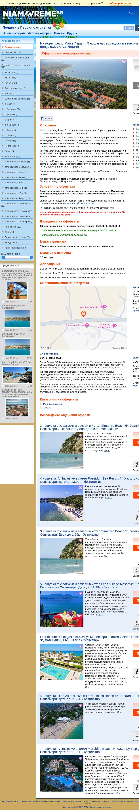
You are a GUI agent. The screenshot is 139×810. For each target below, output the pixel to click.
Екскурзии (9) (9, 242)
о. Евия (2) (8, 103)
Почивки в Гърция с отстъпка (27, 27)
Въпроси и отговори (100, 801)
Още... (107, 450)
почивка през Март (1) (14, 172)
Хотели (59, 33)
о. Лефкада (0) (10, 124)
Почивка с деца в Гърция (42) (15, 66)
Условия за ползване (71, 801)
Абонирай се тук (120, 3)
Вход (132, 13)
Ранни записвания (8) (14, 247)
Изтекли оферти (39, 33)
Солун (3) (7, 151)
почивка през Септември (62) (15, 204)
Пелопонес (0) (10, 145)
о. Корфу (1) (9, 114)
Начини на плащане (51, 801)
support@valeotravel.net (82, 203)
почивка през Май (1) (13, 182)
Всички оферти (14, 33)
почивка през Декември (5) (16, 221)
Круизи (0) (8, 231)
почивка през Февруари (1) (16, 166)
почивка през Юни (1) (14, 187)
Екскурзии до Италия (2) (15, 237)
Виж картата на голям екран (83, 322)
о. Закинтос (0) (10, 109)
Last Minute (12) (11, 52)
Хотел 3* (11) (9, 72)
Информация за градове (122, 801)
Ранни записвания (52, 404)
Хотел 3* (47, 407)
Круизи (72, 33)
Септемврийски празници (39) (16, 58)
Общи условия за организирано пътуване (21, 801)
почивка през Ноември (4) (16, 216)
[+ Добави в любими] (124, 61)
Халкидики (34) (10, 156)
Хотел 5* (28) (9, 82)
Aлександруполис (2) (13, 88)
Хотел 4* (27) (9, 77)
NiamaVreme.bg (69, 807)
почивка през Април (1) (15, 177)
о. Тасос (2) (8, 135)
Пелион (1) (8, 140)
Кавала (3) (8, 93)
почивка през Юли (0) (14, 193)
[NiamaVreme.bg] (33, 19)
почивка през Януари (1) (15, 161)
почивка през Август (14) (15, 198)
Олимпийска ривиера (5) (15, 98)
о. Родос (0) (8, 130)
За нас (86, 801)
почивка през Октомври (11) (17, 210)
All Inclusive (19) (11, 226)
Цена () (10, 254)
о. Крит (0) (8, 119)
